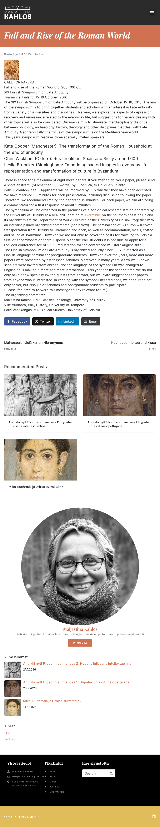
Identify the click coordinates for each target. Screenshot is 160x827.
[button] (152, 12)
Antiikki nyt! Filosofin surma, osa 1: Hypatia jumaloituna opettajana (76, 682)
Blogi (42, 54)
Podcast (10, 739)
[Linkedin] (154, 817)
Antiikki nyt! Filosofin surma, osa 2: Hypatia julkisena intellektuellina (77, 663)
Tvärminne (93, 215)
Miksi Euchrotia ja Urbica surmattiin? (52, 701)
